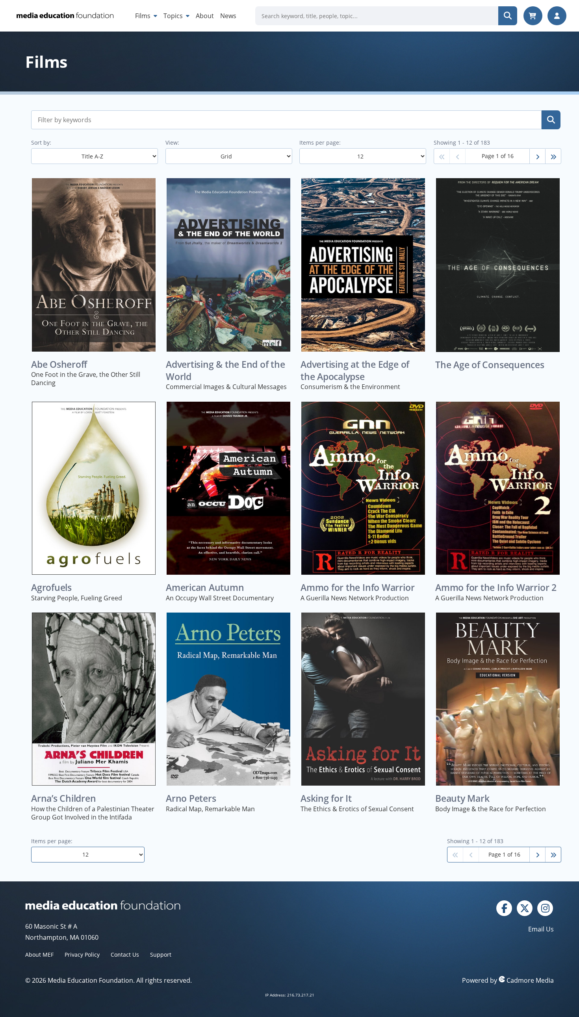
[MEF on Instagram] (545, 907)
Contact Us (125, 954)
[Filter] (551, 119)
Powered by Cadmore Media (508, 980)
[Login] (556, 15)
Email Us (541, 929)
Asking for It (326, 798)
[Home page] (64, 15)
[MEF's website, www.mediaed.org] (157, 905)
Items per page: (320, 142)
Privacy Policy (82, 954)
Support (160, 954)
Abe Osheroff (59, 364)
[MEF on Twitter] (524, 907)
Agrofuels (51, 587)
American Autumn (205, 587)
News (228, 15)
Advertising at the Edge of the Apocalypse (355, 370)
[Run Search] (507, 15)
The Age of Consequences (489, 365)
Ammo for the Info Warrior (357, 587)
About (205, 15)
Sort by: (41, 142)
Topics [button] (173, 15)
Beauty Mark (462, 798)
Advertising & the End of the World (225, 370)
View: (172, 142)
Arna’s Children (63, 798)
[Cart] (532, 15)
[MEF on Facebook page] (504, 907)
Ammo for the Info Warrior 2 (496, 587)
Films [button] (143, 15)
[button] (442, 156)
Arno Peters (191, 798)
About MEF (39, 954)
